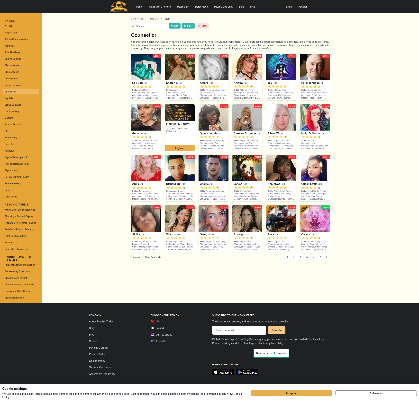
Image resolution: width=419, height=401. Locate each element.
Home (139, 6)
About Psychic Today (101, 321)
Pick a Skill (154, 18)
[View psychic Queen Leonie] (180, 127)
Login (289, 6)
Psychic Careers (98, 348)
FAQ (252, 6)
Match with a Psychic (160, 6)
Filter (189, 25)
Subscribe (277, 330)
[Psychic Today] (119, 6)
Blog (241, 6)
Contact (93, 341)
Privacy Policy (97, 354)
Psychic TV (183, 6)
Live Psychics (137, 18)
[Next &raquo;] (327, 257)
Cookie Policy (97, 361)
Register (302, 6)
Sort (176, 25)
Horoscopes (201, 6)
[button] (134, 87)
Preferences (376, 393)
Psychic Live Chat (223, 6)
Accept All (291, 393)
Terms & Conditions (100, 367)
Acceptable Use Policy (102, 374)
